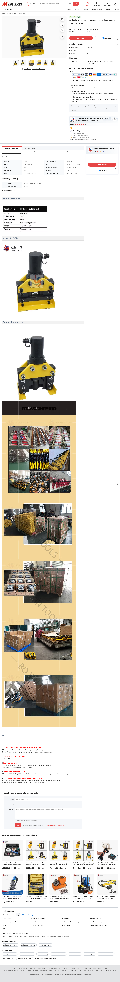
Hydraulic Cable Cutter (66, 925)
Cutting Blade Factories (58, 954)
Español (22, 970)
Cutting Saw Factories (9, 954)
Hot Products (14, 968)
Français (35, 970)
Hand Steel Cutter (8, 958)
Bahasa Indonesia (112, 970)
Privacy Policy (87, 974)
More (3, 962)
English (16, 970)
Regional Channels (82, 968)
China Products (23, 968)
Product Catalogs (28, 915)
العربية (70, 970)
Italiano (51, 970)
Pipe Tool (4, 925)
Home (3, 13)
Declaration (79, 974)
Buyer (77, 9)
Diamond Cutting (43, 954)
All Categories (8, 9)
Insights (107, 968)
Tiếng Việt (102, 970)
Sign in (116, 5)
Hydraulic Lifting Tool (45, 945)
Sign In (72, 140)
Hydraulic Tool (21, 13)
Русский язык (43, 970)
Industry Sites (72, 968)
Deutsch (57, 970)
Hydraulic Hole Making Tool (97, 922)
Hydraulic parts (6, 918)
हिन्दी (85, 970)
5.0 (95, 151)
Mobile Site (100, 968)
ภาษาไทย (90, 970)
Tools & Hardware (11, 13)
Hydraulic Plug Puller (37, 925)
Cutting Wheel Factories (27, 954)
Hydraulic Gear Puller (95, 918)
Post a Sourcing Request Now (56, 825)
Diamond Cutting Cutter (24, 958)
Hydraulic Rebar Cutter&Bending (98, 925)
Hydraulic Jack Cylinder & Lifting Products (72, 922)
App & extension (96, 9)
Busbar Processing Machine (39, 918)
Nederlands (63, 970)
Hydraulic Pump (64, 918)
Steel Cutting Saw (89, 954)
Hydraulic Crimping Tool (9, 922)
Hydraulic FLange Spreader (39, 922)
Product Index (92, 968)
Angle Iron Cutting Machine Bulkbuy (45, 958)
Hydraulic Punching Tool (10, 945)
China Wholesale (52, 968)
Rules (116, 9)
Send (17, 825)
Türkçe (96, 970)
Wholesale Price (63, 968)
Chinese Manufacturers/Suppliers (37, 968)
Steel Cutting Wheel (74, 954)
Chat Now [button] (107, 38)
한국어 (75, 970)
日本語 (80, 970)
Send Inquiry (81, 38)
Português (28, 970)
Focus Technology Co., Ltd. (48, 974)
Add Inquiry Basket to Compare (34, 69)
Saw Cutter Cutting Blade (105, 954)
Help (85, 9)
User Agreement (70, 974)
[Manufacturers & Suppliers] (12, 4)
